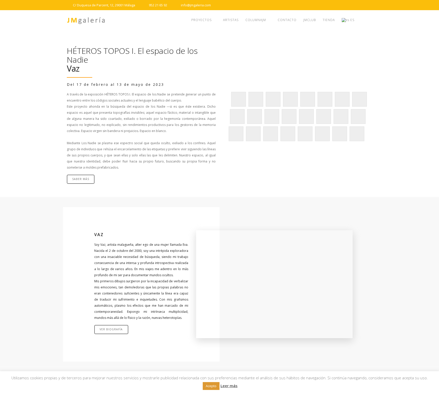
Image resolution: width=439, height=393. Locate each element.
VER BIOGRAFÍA (111, 329)
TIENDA (329, 20)
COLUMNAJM (255, 20)
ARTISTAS (231, 20)
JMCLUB (309, 20)
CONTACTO (287, 20)
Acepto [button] (211, 386)
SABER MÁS (80, 179)
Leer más (229, 385)
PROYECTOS (201, 20)
